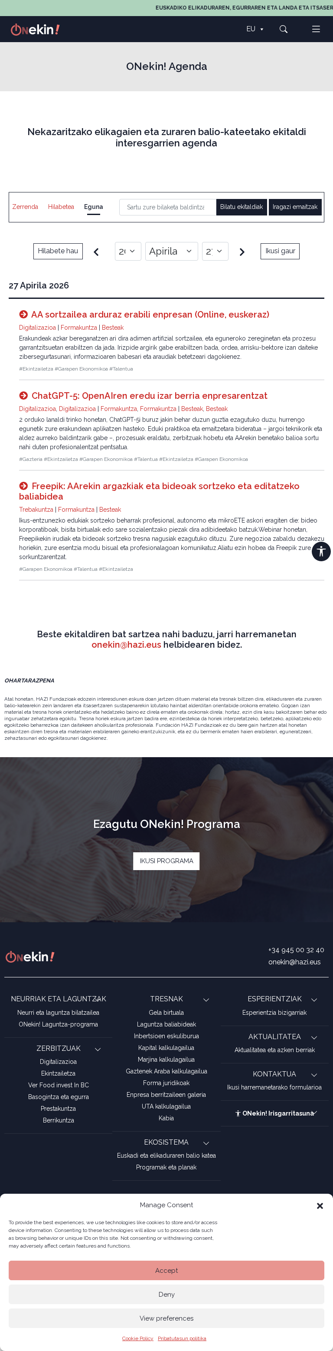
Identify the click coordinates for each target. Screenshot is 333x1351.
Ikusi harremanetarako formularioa (274, 1087)
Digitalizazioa (37, 327)
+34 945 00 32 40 (296, 950)
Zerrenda (25, 206)
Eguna (93, 206)
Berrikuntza (58, 1120)
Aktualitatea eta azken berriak (275, 1049)
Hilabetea (61, 206)
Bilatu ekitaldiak (241, 206)
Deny (167, 1294)
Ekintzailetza (58, 1073)
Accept (166, 1271)
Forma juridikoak (166, 1082)
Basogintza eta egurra (58, 1096)
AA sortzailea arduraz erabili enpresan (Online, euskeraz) (149, 314)
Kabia (166, 1118)
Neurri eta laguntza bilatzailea (58, 1012)
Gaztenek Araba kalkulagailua (166, 1071)
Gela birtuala (166, 1012)
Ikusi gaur (280, 251)
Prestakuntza (58, 1108)
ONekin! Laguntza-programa (58, 1024)
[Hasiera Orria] (40, 29)
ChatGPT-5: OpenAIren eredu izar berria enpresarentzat (148, 396)
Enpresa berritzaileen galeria (166, 1094)
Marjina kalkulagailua (166, 1059)
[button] (320, 1205)
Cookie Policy (137, 1338)
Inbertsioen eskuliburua (166, 1036)
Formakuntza (79, 327)
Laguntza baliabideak (166, 1024)
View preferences (166, 1318)
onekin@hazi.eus (126, 644)
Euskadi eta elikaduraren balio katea (166, 1155)
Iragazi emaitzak (295, 206)
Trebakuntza (36, 509)
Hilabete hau (58, 251)
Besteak (113, 327)
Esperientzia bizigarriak (274, 1012)
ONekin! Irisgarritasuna (277, 1113)
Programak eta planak (166, 1167)
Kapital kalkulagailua (166, 1047)
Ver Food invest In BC (58, 1085)
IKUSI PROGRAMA (166, 861)
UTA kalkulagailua (166, 1106)
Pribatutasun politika (182, 1338)
